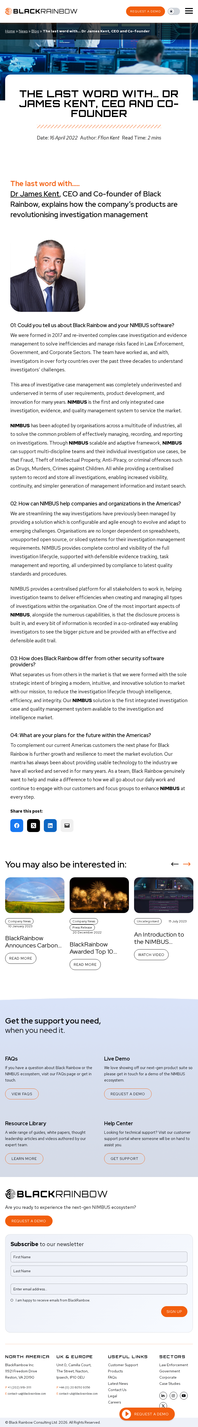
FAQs (112, 1377)
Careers (114, 1402)
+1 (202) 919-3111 (19, 1387)
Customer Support (123, 1365)
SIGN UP (174, 1311)
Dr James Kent (34, 194)
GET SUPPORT (124, 1158)
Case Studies (169, 1383)
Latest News (118, 1383)
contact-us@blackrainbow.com (27, 1393)
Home (10, 31)
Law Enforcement (173, 1365)
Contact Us (117, 1389)
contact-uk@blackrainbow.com (78, 1393)
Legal (112, 1396)
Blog (35, 31)
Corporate (168, 1377)
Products (115, 1371)
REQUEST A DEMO (128, 1094)
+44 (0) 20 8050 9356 (74, 1387)
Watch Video (151, 954)
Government (169, 1371)
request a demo (145, 11)
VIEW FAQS (22, 1094)
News (23, 31)
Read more (20, 958)
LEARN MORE (24, 1158)
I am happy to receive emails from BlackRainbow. (53, 1300)
